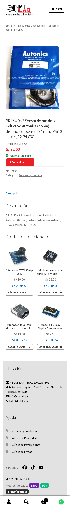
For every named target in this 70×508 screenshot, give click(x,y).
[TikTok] (33, 467)
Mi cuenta (9, 502)
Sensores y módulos (30, 175)
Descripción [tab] (13, 193)
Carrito (40, 498)
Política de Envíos (21, 451)
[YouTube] (41, 467)
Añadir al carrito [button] (19, 292)
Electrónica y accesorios (31, 25)
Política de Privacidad (23, 438)
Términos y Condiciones (24, 431)
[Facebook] (25, 467)
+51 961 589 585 (18, 401)
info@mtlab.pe (18, 396)
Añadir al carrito (20, 162)
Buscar (26, 502)
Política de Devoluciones (25, 444)
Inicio (13, 25)
